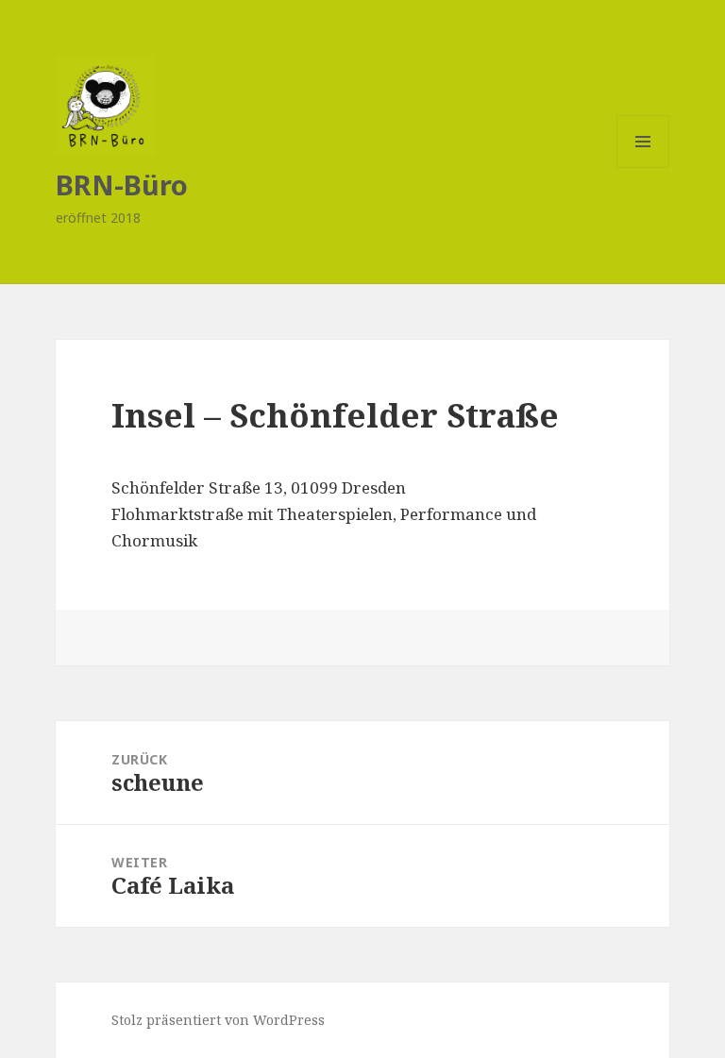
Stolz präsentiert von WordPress (218, 1020)
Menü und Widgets (643, 167)
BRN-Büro (122, 184)
